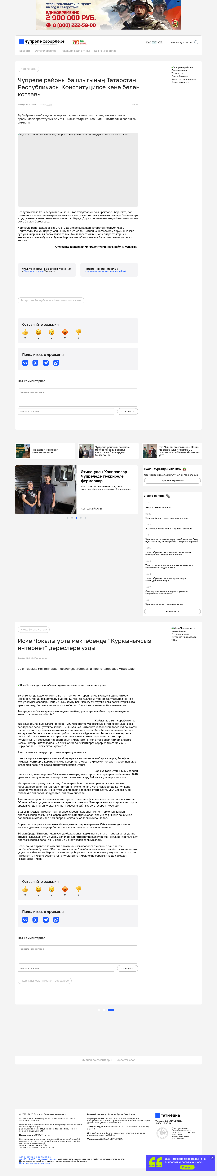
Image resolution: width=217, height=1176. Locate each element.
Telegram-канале (34, 271)
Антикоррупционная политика (35, 1156)
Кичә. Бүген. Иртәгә (34, 629)
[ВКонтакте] (25, 363)
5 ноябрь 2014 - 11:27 (27, 658)
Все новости (172, 611)
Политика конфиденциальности (35, 1163)
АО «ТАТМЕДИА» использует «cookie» (38, 1159)
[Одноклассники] (35, 363)
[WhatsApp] (56, 363)
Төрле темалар (125, 1060)
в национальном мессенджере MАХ (106, 271)
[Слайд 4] (81, 518)
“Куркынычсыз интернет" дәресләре (45, 980)
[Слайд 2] (72, 518)
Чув (160, 42)
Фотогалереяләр (45, 50)
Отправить (127, 411)
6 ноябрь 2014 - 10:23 (27, 104)
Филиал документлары (97, 1060)
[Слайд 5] (85, 518)
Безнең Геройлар (105, 50)
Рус (148, 42)
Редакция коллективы (75, 50)
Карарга (187, 1167)
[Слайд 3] (76, 518)
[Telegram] (46, 363)
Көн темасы (28, 68)
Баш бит (24, 50)
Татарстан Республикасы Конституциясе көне (51, 300)
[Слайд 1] (67, 518)
